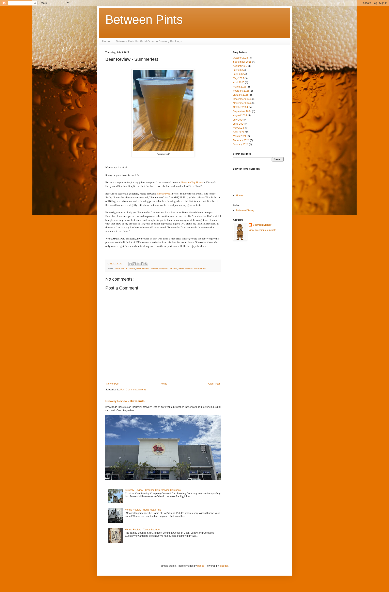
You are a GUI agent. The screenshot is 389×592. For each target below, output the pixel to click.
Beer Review (142, 268)
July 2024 (238, 119)
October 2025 (240, 57)
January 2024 (240, 144)
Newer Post (112, 383)
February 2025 (241, 90)
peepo (200, 565)
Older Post (214, 383)
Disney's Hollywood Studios (163, 268)
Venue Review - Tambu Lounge (142, 529)
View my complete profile (262, 230)
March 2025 (239, 86)
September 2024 (242, 111)
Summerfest (200, 268)
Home (106, 41)
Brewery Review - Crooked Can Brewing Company (153, 490)
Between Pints (144, 19)
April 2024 (238, 132)
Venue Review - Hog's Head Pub (143, 509)
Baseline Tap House (192, 182)
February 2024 (241, 140)
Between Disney (245, 210)
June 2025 (239, 74)
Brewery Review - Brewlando (125, 401)
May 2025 (238, 78)
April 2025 (238, 82)
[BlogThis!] (134, 264)
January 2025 (240, 94)
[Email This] (130, 264)
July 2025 (238, 70)
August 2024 (240, 115)
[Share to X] (138, 264)
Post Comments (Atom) (133, 389)
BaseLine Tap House (125, 268)
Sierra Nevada (164, 193)
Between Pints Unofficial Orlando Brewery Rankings (149, 41)
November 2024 (242, 103)
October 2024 (240, 107)
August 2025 (240, 66)
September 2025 (242, 61)
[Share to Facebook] (142, 264)
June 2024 (239, 123)
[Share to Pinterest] (146, 264)
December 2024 (242, 99)
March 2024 (239, 136)
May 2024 (238, 127)
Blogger (223, 565)
